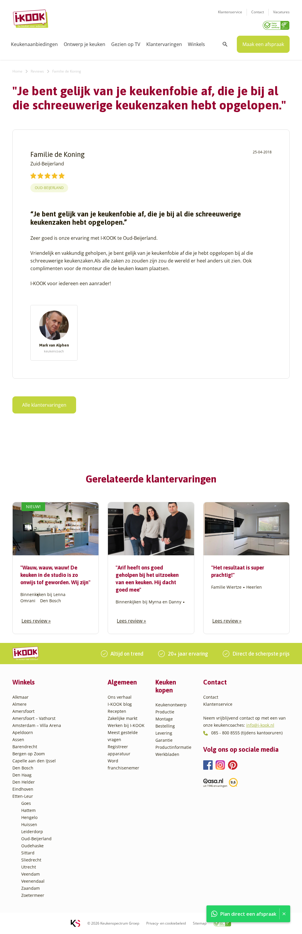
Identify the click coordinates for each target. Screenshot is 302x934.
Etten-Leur (22, 796)
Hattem (28, 810)
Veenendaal (33, 881)
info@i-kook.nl (260, 725)
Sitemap (199, 923)
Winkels (196, 44)
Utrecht (28, 867)
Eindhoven (22, 789)
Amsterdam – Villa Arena (36, 725)
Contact (257, 11)
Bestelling (165, 726)
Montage (164, 719)
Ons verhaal (120, 697)
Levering (163, 733)
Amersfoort (23, 711)
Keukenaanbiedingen (34, 44)
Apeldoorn (22, 732)
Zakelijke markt (122, 718)
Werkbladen (167, 754)
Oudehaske (32, 845)
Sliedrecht (31, 860)
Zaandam (30, 888)
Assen (18, 739)
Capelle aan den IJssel (34, 761)
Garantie (164, 740)
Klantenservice (230, 11)
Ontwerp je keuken (84, 44)
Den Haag (22, 775)
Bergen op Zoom (28, 753)
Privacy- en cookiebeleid (166, 923)
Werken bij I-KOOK (126, 725)
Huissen (29, 824)
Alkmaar (20, 697)
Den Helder (23, 782)
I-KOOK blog (120, 704)
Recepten (117, 711)
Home (17, 71)
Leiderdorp (32, 831)
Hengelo (29, 817)
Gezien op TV (125, 44)
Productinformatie (173, 747)
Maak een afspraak (263, 44)
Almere (19, 704)
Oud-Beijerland (49, 187)
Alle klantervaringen (44, 405)
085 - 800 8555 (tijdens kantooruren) (247, 733)
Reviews (37, 71)
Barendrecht (24, 746)
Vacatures (281, 11)
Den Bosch (22, 768)
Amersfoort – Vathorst (33, 718)
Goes (26, 803)
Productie (164, 712)
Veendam (30, 874)
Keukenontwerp (171, 705)
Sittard (28, 853)
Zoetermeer (32, 895)
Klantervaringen (164, 44)
